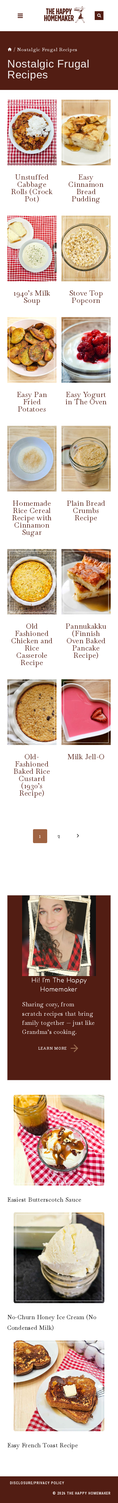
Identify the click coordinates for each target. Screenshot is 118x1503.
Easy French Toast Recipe (42, 1445)
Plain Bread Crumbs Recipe (86, 510)
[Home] (9, 49)
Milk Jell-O (86, 756)
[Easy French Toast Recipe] (59, 1385)
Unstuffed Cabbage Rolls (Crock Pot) (32, 188)
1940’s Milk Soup (32, 296)
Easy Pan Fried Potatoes (32, 402)
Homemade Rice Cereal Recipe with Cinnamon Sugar (32, 517)
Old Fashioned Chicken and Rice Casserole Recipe (32, 644)
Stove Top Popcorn (86, 296)
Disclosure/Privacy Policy (37, 1483)
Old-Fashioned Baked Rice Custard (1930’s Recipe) (32, 775)
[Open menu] (20, 15)
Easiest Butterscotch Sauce (44, 1199)
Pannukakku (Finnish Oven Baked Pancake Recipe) (86, 640)
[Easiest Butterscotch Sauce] (59, 1140)
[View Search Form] (99, 15)
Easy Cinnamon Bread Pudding (86, 188)
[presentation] (32, 132)
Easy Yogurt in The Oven (86, 398)
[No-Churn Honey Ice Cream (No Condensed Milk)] (59, 1257)
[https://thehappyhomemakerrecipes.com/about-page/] (59, 987)
